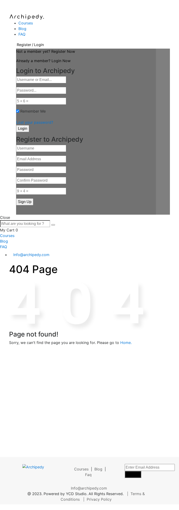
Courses (25, 23)
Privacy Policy (99, 499)
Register (24, 44)
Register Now (63, 51)
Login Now (61, 60)
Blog (22, 28)
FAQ (21, 34)
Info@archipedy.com (31, 254)
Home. (126, 342)
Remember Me (33, 111)
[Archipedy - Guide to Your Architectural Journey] (26, 16)
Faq (88, 474)
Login (39, 44)
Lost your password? (34, 122)
